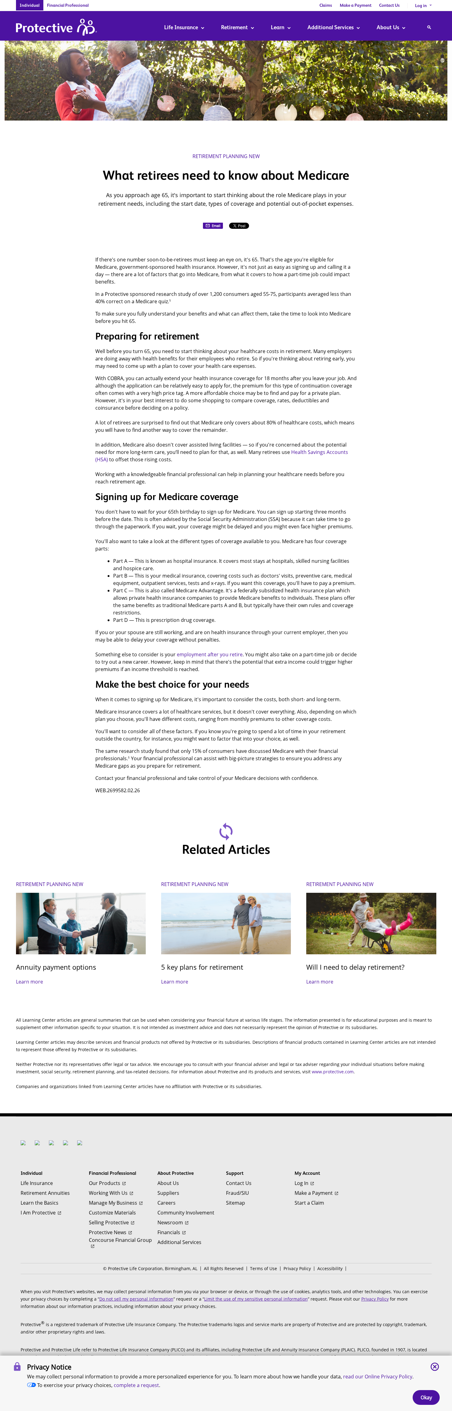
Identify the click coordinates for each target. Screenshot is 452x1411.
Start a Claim (309, 1202)
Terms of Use (263, 1268)
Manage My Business (113, 1203)
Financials (168, 1232)
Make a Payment (355, 5)
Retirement (234, 27)
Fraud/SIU (237, 1193)
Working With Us (108, 1193)
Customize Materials (112, 1212)
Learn (277, 27)
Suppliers (168, 1193)
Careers (166, 1202)
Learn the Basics (39, 1202)
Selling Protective (109, 1223)
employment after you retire (210, 654)
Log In (301, 1183)
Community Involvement (185, 1212)
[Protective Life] (56, 28)
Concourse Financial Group (120, 1240)
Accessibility (330, 1268)
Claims (325, 5)
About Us (388, 27)
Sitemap (235, 1202)
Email (216, 225)
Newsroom (170, 1223)
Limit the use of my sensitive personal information (256, 1299)
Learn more (29, 981)
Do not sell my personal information (136, 1299)
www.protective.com (333, 1072)
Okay (426, 1397)
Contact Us (389, 5)
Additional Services (330, 27)
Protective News (107, 1232)
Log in (423, 5)
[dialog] (226, 1383)
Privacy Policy (297, 1268)
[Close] (435, 1367)
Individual (29, 5)
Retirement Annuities (45, 1193)
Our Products (104, 1183)
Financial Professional (68, 5)
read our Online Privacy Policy (377, 1376)
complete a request (136, 1385)
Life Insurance (181, 27)
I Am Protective (38, 1213)
